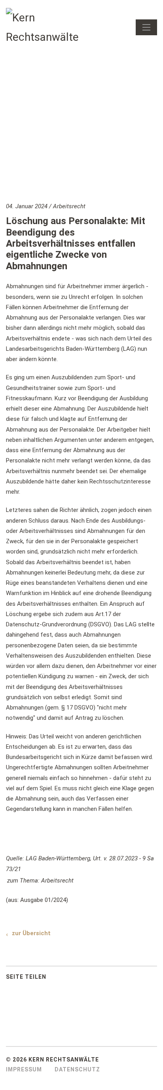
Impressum (24, 1069)
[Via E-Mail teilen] (96, 979)
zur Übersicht (31, 933)
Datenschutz (77, 1069)
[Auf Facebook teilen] (64, 979)
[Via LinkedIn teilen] (80, 979)
